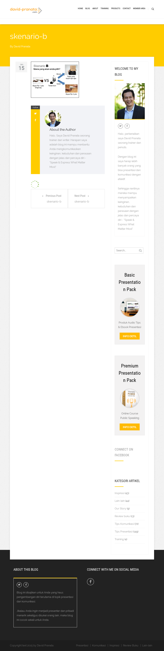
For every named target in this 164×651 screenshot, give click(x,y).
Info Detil (129, 336)
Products (115, 8)
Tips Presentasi (123, 531)
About (95, 8)
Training (105, 8)
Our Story (120, 508)
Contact (127, 8)
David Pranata (22, 46)
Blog (87, 8)
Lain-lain (120, 500)
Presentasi (82, 645)
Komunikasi (99, 645)
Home (80, 8)
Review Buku (130, 645)
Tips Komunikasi (124, 523)
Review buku (122, 516)
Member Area (139, 8)
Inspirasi (119, 493)
